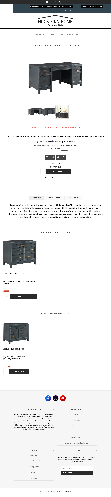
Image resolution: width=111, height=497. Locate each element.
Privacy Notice (34, 467)
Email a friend (58, 157)
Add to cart (58, 172)
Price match (63, 157)
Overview (36, 198)
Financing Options (77, 437)
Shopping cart (77, 426)
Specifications (54, 198)
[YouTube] (63, 398)
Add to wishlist (47, 157)
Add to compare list (52, 157)
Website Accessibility (34, 461)
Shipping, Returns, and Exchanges (77, 443)
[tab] (36, 198)
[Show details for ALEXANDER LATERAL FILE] (20, 254)
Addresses (76, 420)
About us (34, 472)
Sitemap (34, 478)
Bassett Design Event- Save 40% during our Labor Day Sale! (48, 6)
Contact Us (73, 198)
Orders (76, 414)
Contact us (34, 455)
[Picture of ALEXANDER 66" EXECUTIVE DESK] (35, 112)
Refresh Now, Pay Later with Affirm (91, 6)
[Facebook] (48, 398)
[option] (16, 347)
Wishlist (55, 2)
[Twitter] (55, 398)
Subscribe (68, 473)
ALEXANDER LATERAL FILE (13, 274)
